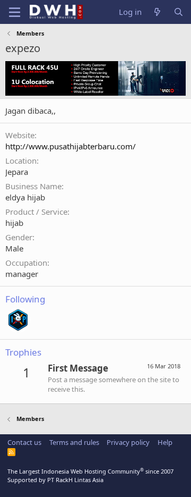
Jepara (16, 171)
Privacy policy (128, 442)
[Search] (178, 12)
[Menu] (14, 12)
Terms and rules (74, 442)
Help (165, 442)
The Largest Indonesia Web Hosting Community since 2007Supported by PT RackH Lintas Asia (90, 475)
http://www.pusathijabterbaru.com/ (70, 146)
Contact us (24, 442)
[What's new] (157, 12)
